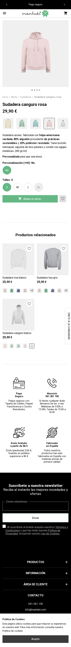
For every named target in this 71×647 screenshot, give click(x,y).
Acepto (35, 639)
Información (47, 573)
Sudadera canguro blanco (16, 333)
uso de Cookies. (50, 533)
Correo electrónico (16, 501)
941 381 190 (35, 603)
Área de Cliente (46, 584)
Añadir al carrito (29, 199)
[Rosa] (49, 123)
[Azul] (35, 123)
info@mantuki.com (35, 609)
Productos (48, 562)
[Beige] (8, 123)
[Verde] (21, 123)
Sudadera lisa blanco (14, 277)
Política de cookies (12, 631)
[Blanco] (62, 123)
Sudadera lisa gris (47, 277)
